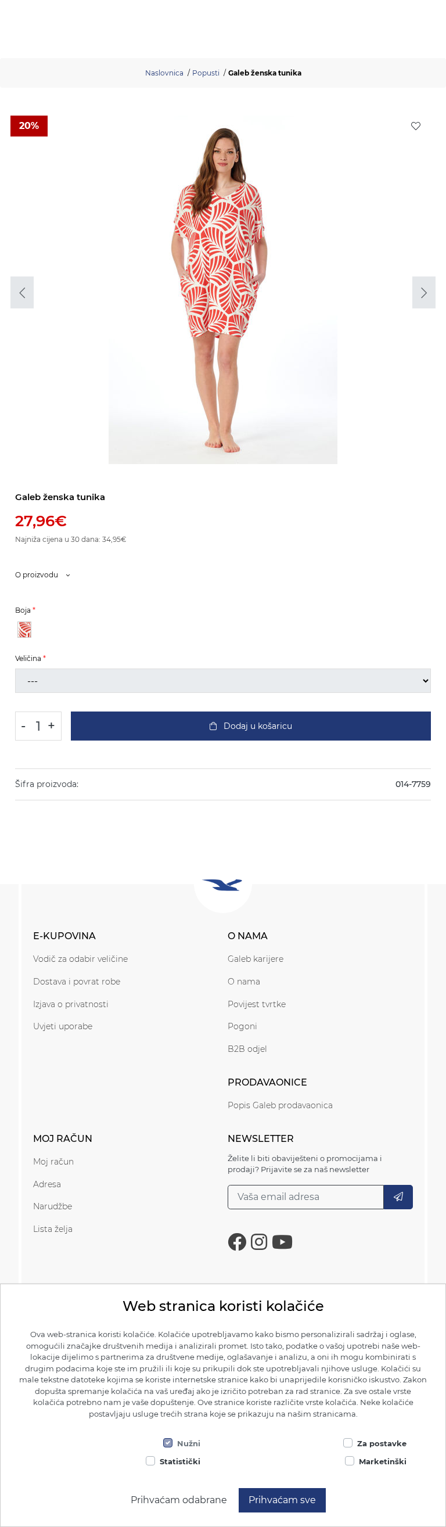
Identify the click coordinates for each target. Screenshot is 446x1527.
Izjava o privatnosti (71, 1004)
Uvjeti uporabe (62, 1026)
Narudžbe (52, 1206)
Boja (23, 610)
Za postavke (382, 1443)
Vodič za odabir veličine (80, 959)
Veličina (28, 658)
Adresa (47, 1184)
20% (29, 125)
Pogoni (242, 1026)
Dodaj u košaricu (256, 726)
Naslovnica (164, 73)
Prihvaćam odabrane (179, 1500)
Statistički (180, 1461)
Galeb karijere (255, 959)
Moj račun (53, 1161)
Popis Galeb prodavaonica (280, 1105)
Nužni (188, 1443)
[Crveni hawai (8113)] (24, 629)
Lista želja (53, 1229)
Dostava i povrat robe (76, 981)
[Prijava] (398, 1197)
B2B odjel (247, 1049)
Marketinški (383, 1461)
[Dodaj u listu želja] (415, 126)
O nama (244, 981)
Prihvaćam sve (282, 1500)
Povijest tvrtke (257, 1004)
